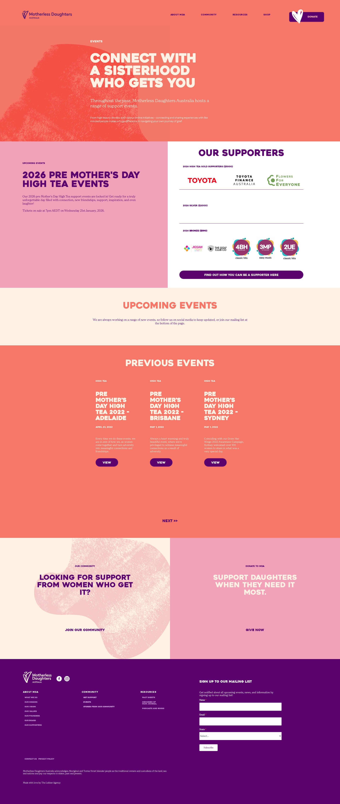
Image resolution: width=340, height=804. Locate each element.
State (202, 729)
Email (202, 714)
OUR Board (30, 720)
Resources (240, 14)
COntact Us (31, 759)
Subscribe (208, 747)
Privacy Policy (46, 759)
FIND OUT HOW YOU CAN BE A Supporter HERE (241, 275)
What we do (31, 697)
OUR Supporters (33, 725)
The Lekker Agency (51, 782)
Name (202, 700)
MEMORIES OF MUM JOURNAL (149, 703)
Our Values (31, 711)
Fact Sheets (148, 697)
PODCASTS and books (153, 708)
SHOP (267, 14)
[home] (47, 15)
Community (209, 14)
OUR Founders (32, 716)
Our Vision (30, 707)
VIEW (107, 462)
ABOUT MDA (178, 14)
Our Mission (31, 702)
